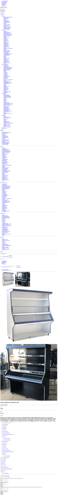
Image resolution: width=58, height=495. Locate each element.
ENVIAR (2, 486)
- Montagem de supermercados (6, 231)
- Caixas (3, 134)
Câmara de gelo (6, 77)
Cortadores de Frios (6, 21)
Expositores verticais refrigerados (8, 48)
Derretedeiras (5, 43)
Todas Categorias (4, 128)
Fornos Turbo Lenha (6, 55)
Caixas (5, 19)
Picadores (5, 90)
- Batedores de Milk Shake (5, 188)
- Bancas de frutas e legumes (6, 240)
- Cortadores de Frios (5, 136)
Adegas (5, 30)
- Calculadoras (4, 135)
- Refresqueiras (4, 211)
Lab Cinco (8, 476)
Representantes (4, 3)
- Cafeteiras (3, 155)
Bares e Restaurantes (5, 64)
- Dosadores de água (5, 162)
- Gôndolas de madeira (5, 229)
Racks (4, 112)
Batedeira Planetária (6, 36)
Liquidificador (6, 87)
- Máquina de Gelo (4, 208)
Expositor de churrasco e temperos (8, 103)
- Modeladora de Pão (5, 176)
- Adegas (3, 147)
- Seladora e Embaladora (5, 143)
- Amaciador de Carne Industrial (6, 132)
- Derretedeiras (4, 160)
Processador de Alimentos (7, 91)
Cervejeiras (5, 74)
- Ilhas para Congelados (5, 140)
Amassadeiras (5, 31)
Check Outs (5, 101)
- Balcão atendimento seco (5, 216)
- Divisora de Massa (4, 161)
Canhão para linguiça (6, 20)
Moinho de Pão (6, 60)
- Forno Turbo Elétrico (5, 168)
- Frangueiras (4, 138)
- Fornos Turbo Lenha (5, 172)
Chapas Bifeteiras (6, 40)
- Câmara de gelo (4, 196)
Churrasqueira (6, 75)
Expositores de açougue (7, 22)
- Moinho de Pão (4, 177)
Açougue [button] (1, 130)
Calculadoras (5, 73)
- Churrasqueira (4, 194)
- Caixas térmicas (4, 156)
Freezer (5, 56)
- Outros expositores (4, 232)
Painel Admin (4, 5)
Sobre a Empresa (4, 2)
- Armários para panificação (5, 149)
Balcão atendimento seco (7, 95)
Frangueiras (5, 84)
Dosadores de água (6, 45)
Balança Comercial (6, 17)
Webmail (3, 4)
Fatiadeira (5, 49)
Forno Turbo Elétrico (6, 51)
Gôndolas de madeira (6, 108)
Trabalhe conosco (4, 262)
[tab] (29, 130)
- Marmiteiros (4, 206)
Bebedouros (5, 37)
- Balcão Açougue (4, 133)
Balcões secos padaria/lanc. (7, 35)
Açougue (3, 16)
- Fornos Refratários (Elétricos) (6, 170)
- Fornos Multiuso (4, 200)
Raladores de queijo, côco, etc (8, 113)
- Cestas (3, 221)
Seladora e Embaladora (7, 28)
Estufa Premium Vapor (7, 46)
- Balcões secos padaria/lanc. (6, 152)
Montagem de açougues (7, 27)
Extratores (5, 80)
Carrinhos (5, 100)
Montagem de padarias (7, 61)
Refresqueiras (5, 92)
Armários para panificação (7, 32)
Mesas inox (5, 26)
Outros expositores (6, 111)
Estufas (5, 47)
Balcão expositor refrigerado (7, 34)
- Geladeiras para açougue (5, 139)
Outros (3, 127)
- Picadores (3, 248)
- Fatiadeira (3, 166)
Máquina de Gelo (6, 89)
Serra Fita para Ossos (6, 29)
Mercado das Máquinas (7, 438)
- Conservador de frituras (5, 195)
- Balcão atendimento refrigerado (6, 150)
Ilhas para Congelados (7, 25)
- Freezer (3, 173)
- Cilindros (3, 158)
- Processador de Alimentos (5, 210)
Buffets (5, 71)
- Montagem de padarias (5, 178)
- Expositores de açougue (5, 137)
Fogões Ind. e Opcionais (7, 50)
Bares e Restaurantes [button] (3, 182)
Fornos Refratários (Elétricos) (8, 53)
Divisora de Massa (6, 44)
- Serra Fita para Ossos (5, 144)
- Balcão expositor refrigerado (6, 151)
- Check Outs (4, 222)
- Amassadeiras (4, 148)
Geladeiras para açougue (7, 24)
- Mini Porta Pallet (4, 230)
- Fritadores (3, 174)
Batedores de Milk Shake (7, 69)
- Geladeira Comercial (5, 205)
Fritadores (5, 57)
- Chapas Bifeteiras (4, 157)
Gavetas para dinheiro (7, 106)
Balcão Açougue (6, 18)
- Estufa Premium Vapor (5, 163)
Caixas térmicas (6, 39)
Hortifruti (3, 115)
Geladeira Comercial (6, 86)
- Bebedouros (4, 154)
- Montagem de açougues (5, 142)
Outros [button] (1, 251)
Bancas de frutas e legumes (7, 117)
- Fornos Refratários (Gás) (5, 171)
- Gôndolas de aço (4, 228)
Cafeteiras (5, 38)
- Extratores (3, 199)
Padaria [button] (1, 146)
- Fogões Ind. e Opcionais (5, 167)
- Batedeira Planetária (5, 153)
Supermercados (4, 93)
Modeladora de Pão (6, 59)
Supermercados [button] (2, 213)
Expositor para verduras (7, 122)
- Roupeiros (3, 234)
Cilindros (5, 41)
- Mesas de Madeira (4, 207)
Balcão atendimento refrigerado (8, 33)
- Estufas (3, 164)
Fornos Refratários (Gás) (7, 54)
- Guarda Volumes (4, 227)
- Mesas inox (3, 141)
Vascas (5, 63)
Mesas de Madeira (6, 88)
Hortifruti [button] (1, 237)
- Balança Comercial (5, 185)
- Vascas (3, 180)
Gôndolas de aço (6, 107)
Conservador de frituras (7, 76)
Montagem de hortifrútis (7, 125)
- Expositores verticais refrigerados (6, 165)
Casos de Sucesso (4, 1)
